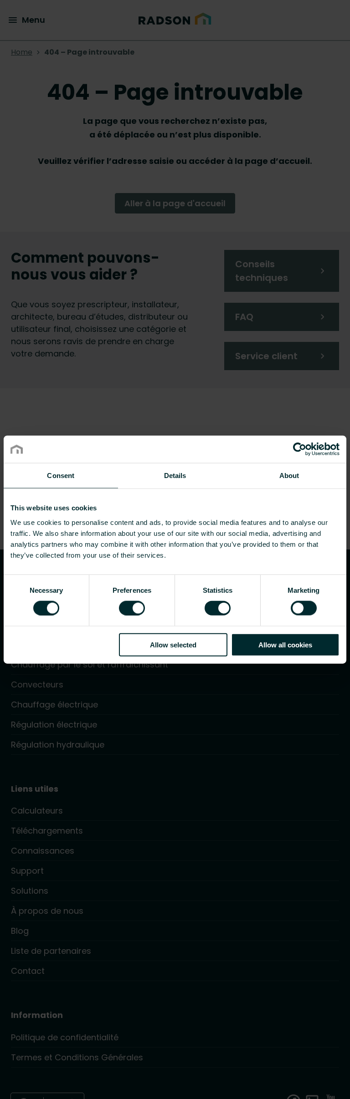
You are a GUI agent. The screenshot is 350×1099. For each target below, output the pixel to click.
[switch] (132, 607)
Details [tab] (175, 475)
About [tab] (289, 475)
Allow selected (173, 644)
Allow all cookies (285, 644)
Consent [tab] (60, 475)
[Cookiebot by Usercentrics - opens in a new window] (300, 449)
